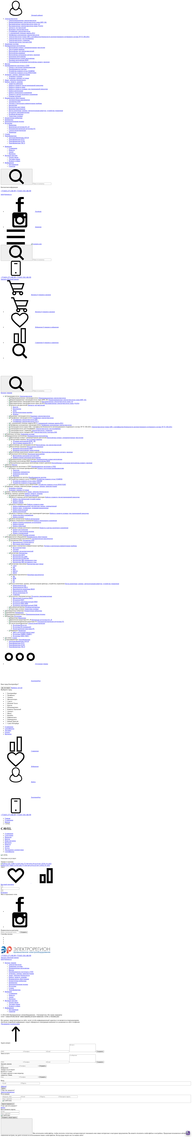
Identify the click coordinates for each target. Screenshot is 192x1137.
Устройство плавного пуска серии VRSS (27, 483)
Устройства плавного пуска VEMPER (22, 71)
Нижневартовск (12, 707)
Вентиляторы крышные (17, 53)
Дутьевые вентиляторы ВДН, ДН (24, 441)
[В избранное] (16, 882)
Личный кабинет (37, 15)
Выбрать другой (16, 688)
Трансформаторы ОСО (16, 139)
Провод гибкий (18, 502)
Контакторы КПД (19, 555)
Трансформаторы (10, 136)
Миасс (9, 713)
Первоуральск (12, 719)
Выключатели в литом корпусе (23, 542)
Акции (11, 152)
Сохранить (100, 1051)
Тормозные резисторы (20, 474)
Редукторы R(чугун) (20, 625)
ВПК (14, 578)
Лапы (15, 410)
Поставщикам (13, 164)
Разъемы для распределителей (23, 551)
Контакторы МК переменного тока (25, 560)
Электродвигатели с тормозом (19, 40)
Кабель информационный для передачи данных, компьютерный (35, 506)
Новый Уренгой (12, 721)
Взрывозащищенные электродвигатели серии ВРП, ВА (28, 22)
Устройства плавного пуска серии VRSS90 (27, 481)
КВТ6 (15, 573)
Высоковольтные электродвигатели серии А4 (24, 24)
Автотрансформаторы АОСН (19, 138)
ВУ (14, 580)
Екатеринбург (36, 681)
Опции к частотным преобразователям (22, 67)
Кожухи (15, 407)
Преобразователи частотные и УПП (17, 65)
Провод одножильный (20, 533)
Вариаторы (12, 125)
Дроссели (16, 470)
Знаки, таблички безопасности (15, 80)
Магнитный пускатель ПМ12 (23, 598)
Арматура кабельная (16, 83)
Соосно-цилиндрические (17, 130)
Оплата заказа (13, 157)
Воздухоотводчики (19, 547)
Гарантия (12, 166)
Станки (7, 134)
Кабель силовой (18, 517)
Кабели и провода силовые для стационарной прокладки (28, 89)
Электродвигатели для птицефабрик (21, 38)
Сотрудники (9, 835)
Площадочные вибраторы (13, 118)
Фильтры (16, 475)
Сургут (9, 701)
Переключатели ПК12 (20, 587)
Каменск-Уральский (14, 709)
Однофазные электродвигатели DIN (25, 419)
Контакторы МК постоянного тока (24, 562)
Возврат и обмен (14, 161)
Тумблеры (16, 594)
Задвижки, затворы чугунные (19, 78)
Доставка (8, 730)
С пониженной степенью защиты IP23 (22, 33)
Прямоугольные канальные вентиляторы (27, 457)
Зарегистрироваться (7, 1092)
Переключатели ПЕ (19, 585)
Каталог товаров (6, 393)
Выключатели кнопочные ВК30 (24, 589)
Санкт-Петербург (13, 723)
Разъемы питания (15, 96)
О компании (13, 148)
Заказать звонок (10, 279)
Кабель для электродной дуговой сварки (26, 499)
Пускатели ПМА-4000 (20, 603)
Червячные (12, 132)
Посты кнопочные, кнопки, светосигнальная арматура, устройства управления (36, 110)
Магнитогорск (12, 699)
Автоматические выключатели (19, 100)
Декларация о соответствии (14, 850)
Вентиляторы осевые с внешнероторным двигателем (27, 47)
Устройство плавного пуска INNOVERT (22, 73)
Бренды (7, 839)
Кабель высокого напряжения (23, 515)
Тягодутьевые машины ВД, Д (23, 443)
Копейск (10, 715)
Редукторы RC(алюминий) (22, 627)
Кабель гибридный (19, 526)
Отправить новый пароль (9, 1117)
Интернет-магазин (11, 155)
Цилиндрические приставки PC (24, 629)
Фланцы (15, 414)
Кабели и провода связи (17, 87)
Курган (9, 705)
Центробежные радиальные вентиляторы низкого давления (29, 62)
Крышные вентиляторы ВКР (22, 448)
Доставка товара (14, 159)
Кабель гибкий (18, 501)
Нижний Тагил (12, 703)
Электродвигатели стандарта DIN (20, 42)
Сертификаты (9, 728)
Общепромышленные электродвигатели (22, 20)
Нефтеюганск (12, 717)
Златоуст (10, 711)
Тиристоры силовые (16, 116)
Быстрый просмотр (7, 884)
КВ (14, 567)
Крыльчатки (17, 409)
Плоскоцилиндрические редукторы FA (22, 129)
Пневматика (9, 119)
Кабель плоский (18, 524)
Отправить (23, 932)
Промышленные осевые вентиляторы (21, 58)
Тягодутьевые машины (16, 49)
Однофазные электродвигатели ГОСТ (26, 421)
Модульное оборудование (21, 544)
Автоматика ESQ (15, 101)
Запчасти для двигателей (17, 28)
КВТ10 (15, 571)
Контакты (12, 154)
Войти (33, 782)
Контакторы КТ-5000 (20, 556)
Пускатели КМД (18, 600)
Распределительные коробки (22, 412)
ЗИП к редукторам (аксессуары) (24, 632)
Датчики (16, 549)
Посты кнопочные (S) (20, 593)
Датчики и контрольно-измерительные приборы (25, 103)
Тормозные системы (12, 44)
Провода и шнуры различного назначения (23, 94)
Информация (9, 163)
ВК (14, 576)
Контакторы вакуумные (17, 107)
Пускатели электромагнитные (19, 112)
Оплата (7, 732)
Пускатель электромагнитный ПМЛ (25, 602)
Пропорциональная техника (14, 121)
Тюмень (10, 697)
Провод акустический (20, 529)
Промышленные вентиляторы (15, 46)
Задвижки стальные (15, 76)
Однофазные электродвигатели (19, 31)
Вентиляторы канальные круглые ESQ (26, 456)
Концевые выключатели (17, 109)
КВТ (14, 569)
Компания (8, 146)
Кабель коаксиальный (20, 510)
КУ (14, 582)
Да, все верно (6, 688)
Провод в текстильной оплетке (23, 531)
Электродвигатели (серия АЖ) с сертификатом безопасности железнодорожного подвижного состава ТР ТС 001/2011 (49, 37)
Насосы (7, 64)
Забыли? (4, 1086)
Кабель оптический (19, 511)
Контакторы (13, 105)
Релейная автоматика (16, 114)
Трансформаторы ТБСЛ (17, 143)
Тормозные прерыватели (21, 472)
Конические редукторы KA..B (19, 127)
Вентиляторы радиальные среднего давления (24, 55)
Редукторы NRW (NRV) (21, 636)
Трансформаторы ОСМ (17, 141)
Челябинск (11, 695)
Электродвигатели (11, 19)
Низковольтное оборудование (15, 98)
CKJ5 (14, 565)
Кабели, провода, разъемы (14, 82)
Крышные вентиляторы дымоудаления (26, 450)
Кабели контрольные (16, 91)
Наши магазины (10, 841)
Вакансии (8, 837)
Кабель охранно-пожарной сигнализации (27, 522)
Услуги (7, 848)
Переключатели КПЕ (20, 591)
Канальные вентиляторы (17, 56)
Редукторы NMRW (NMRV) (22, 634)
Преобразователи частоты (17, 69)
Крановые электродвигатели (18, 29)
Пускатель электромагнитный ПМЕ (25, 605)
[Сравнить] (46, 882)
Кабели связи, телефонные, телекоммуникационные (30, 508)
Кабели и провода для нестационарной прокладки (26, 85)
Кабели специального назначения (20, 92)
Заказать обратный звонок (10, 957)
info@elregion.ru (6, 194)
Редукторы (8, 123)
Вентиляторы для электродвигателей (21, 51)
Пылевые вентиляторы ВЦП (18, 60)
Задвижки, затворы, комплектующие (17, 74)
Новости (12, 150)
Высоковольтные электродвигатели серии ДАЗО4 (26, 26)
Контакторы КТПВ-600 (21, 558)
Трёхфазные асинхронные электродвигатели (24, 35)
